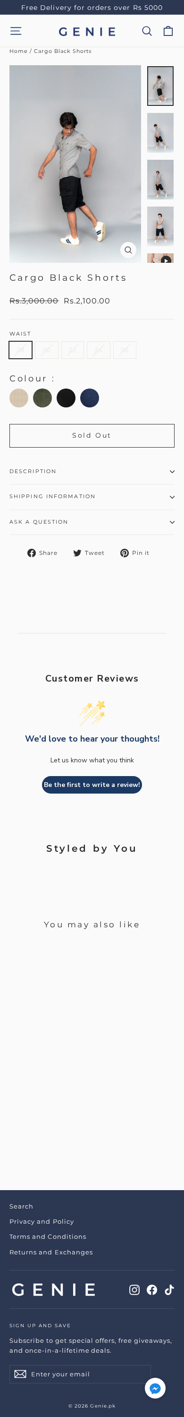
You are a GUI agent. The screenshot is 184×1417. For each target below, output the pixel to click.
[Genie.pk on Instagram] (134, 1289)
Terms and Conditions (47, 1236)
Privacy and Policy (41, 1221)
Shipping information (52, 496)
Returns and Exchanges (51, 1252)
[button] (155, 1390)
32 (72, 350)
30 (46, 350)
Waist (20, 334)
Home (18, 51)
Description (33, 471)
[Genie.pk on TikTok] (169, 1289)
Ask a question (38, 522)
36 (125, 350)
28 (21, 350)
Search (21, 1206)
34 (98, 350)
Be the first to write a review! (92, 784)
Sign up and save (40, 1325)
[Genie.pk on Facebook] (152, 1289)
